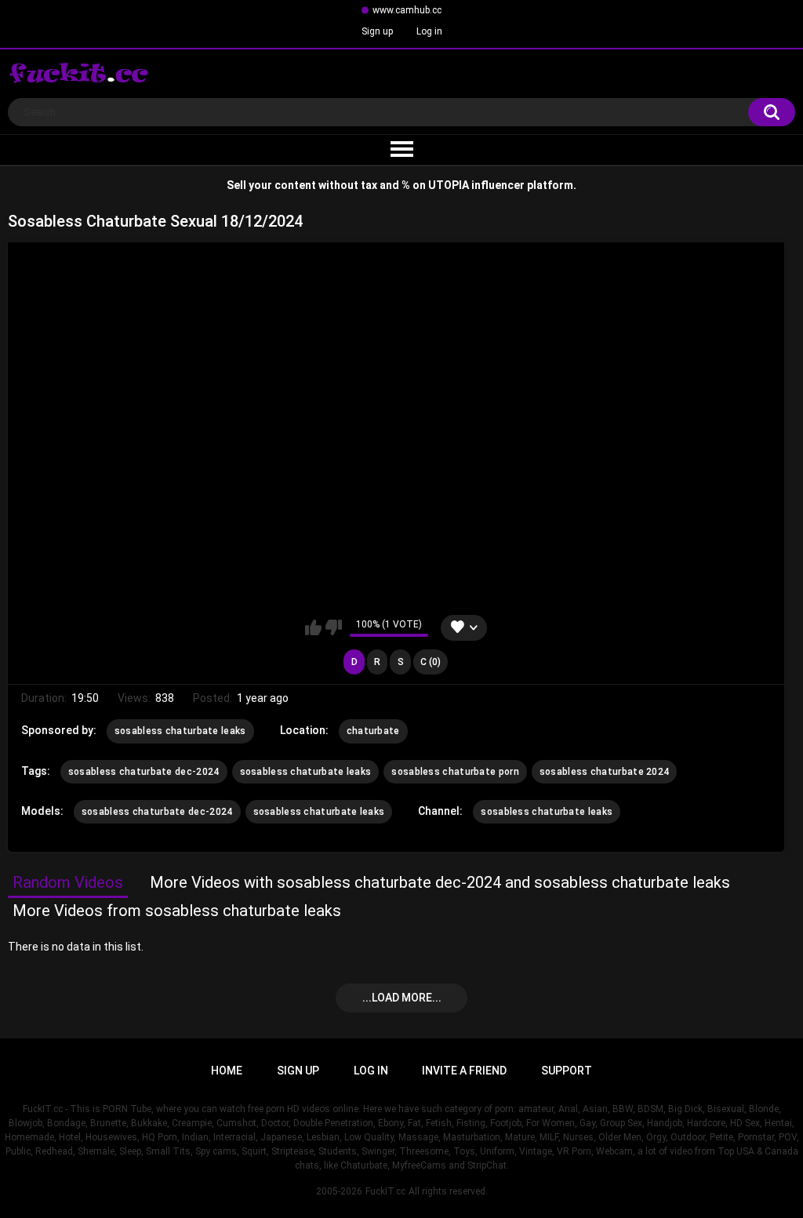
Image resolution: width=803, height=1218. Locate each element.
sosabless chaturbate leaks (180, 730)
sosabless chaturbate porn (455, 771)
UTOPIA (448, 185)
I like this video (313, 627)
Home (226, 1070)
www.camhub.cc (406, 10)
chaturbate (373, 730)
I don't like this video (333, 627)
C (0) (430, 661)
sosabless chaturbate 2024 (605, 771)
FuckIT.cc (385, 1191)
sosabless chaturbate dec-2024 (144, 771)
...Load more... (401, 997)
